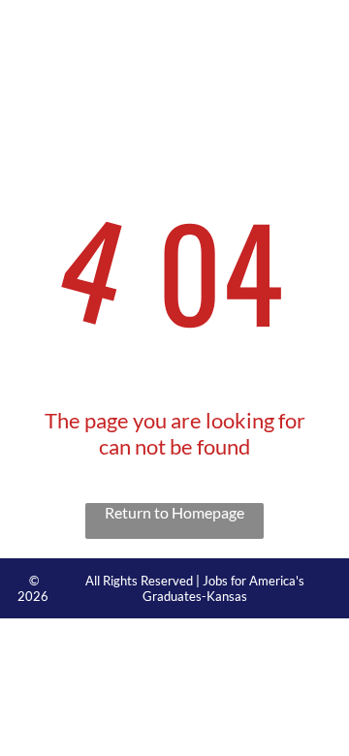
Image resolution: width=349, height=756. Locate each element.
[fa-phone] (22, 39)
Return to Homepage (174, 512)
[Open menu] (312, 30)
